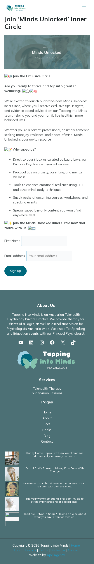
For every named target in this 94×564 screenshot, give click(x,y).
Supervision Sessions (47, 393)
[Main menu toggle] (84, 8)
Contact (47, 441)
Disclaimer (57, 550)
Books (47, 430)
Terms (43, 550)
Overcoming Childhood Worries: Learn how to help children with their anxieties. (54, 485)
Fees (47, 424)
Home (47, 412)
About (47, 418)
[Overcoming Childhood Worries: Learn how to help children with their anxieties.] (12, 489)
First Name (12, 241)
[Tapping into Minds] (16, 7)
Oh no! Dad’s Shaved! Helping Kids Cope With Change (55, 470)
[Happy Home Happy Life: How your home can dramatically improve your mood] (12, 458)
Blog (47, 436)
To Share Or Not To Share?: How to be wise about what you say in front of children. (55, 515)
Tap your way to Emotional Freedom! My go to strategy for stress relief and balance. (55, 500)
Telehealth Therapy (47, 388)
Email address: (15, 256)
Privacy (30, 550)
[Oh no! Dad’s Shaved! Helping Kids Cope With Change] (12, 473)
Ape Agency (56, 555)
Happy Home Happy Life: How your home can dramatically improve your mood (55, 454)
